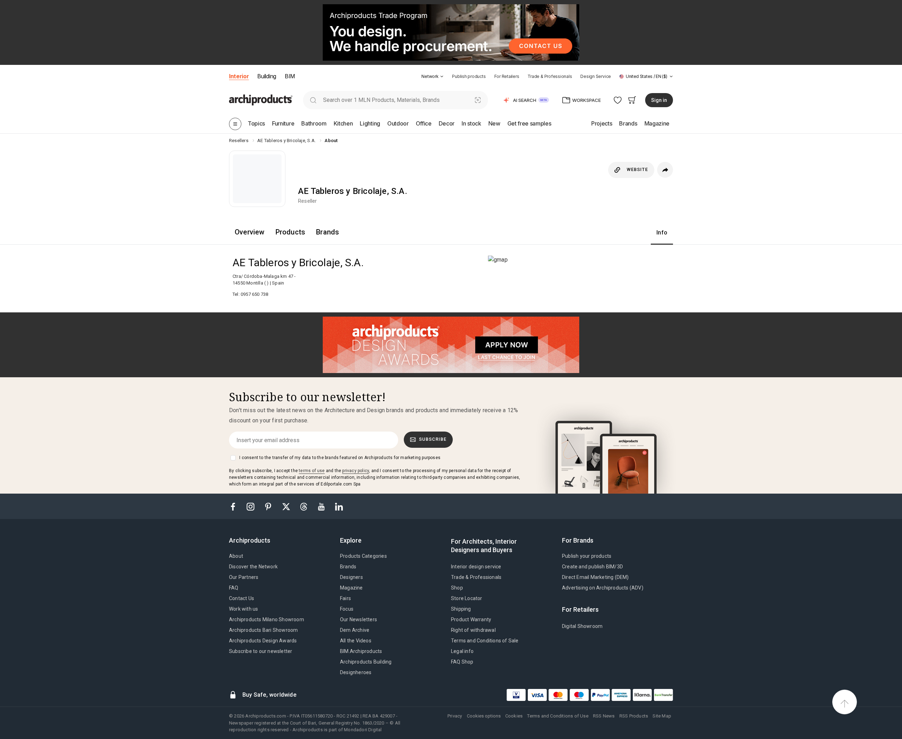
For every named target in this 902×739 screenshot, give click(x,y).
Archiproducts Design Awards (263, 640)
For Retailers (506, 76)
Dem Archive (354, 630)
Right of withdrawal (473, 630)
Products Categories (363, 556)
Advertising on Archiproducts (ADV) (602, 588)
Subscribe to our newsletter (260, 651)
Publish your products (586, 556)
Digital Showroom (582, 626)
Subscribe (432, 439)
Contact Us (241, 598)
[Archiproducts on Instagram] (251, 506)
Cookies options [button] (484, 716)
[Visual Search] (478, 100)
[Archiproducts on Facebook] (235, 506)
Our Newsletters (358, 619)
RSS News (604, 716)
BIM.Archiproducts (361, 651)
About (236, 556)
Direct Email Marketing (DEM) (595, 577)
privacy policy (355, 470)
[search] (313, 100)
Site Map (662, 716)
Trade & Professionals (549, 76)
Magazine (351, 588)
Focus (346, 609)
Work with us (243, 609)
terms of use (312, 470)
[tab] (442, 76)
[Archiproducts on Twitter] (287, 506)
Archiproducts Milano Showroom (266, 619)
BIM (290, 76)
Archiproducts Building (365, 662)
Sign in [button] (659, 100)
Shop (457, 588)
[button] (432, 76)
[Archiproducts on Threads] (304, 506)
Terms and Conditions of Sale (485, 640)
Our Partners (243, 577)
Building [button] (266, 76)
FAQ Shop (462, 662)
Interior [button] (239, 76)
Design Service (595, 76)
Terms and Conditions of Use (557, 716)
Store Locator (466, 598)
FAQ (234, 588)
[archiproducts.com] (260, 99)
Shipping (461, 609)
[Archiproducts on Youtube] (322, 506)
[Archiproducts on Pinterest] (269, 506)
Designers (351, 577)
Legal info (462, 651)
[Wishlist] (618, 100)
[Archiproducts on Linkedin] (339, 506)
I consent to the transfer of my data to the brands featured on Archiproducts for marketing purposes (339, 457)
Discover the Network (253, 566)
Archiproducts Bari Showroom (263, 630)
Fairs (345, 598)
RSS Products (633, 716)
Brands (348, 566)
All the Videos (355, 640)
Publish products (469, 76)
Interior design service (476, 566)
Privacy (454, 716)
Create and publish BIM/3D (592, 566)
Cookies (514, 716)
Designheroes (355, 672)
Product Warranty (471, 619)
